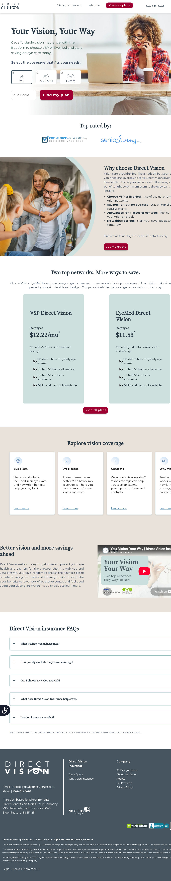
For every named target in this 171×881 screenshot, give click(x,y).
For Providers (124, 783)
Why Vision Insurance (81, 778)
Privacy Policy (125, 787)
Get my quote (116, 246)
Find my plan (56, 95)
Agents (121, 778)
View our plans (119, 5)
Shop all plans (95, 410)
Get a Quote (76, 774)
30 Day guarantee (127, 770)
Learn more (21, 508)
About (93, 5)
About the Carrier (127, 774)
